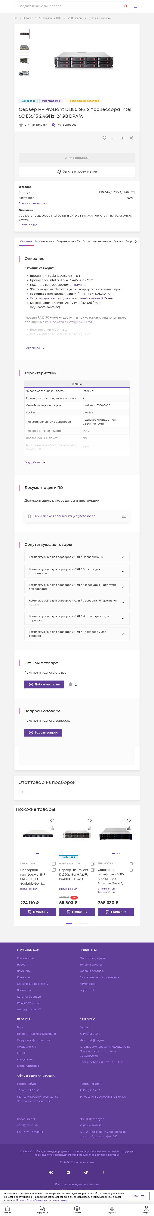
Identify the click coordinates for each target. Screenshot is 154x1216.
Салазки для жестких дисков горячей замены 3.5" (68, 298)
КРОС (21, 1053)
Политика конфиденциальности (77, 1184)
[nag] (103, 1172)
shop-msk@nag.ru (92, 1040)
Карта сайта (88, 990)
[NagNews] (85, 1172)
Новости (23, 964)
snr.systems (24, 1059)
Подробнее (32, 348)
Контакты (23, 977)
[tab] (26, 241)
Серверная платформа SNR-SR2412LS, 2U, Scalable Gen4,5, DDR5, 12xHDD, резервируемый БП (111, 877)
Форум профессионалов (34, 1040)
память (79, 285)
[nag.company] (50, 1172)
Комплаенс (87, 984)
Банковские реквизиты (32, 984)
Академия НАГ (27, 1047)
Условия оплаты (91, 964)
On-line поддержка (93, 958)
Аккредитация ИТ (29, 1009)
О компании (25, 958)
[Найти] (126, 6)
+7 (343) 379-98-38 (28, 1090)
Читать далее (28, 225)
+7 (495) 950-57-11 (90, 1034)
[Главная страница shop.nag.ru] (15, 18)
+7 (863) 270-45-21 (90, 1090)
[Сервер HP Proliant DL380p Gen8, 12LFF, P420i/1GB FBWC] (77, 833)
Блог (20, 1027)
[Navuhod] (68, 1172)
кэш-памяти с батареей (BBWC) (69, 322)
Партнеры (24, 990)
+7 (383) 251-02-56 (27, 1125)
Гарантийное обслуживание (99, 977)
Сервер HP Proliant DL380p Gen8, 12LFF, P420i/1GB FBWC (73, 874)
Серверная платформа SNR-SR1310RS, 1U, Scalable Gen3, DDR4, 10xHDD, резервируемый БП (33, 877)
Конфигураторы (28, 1066)
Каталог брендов (29, 997)
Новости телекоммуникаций (36, 1034)
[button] (135, 6)
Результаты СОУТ (29, 1003)
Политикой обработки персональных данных (42, 1200)
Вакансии (24, 971)
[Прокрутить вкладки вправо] (136, 241)
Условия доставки (92, 971)
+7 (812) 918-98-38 (90, 1125)
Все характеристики (33, 203)
